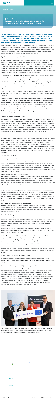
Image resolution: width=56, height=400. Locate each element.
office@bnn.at (6, 360)
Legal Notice (42, 397)
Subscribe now (37, 358)
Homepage (5, 9)
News (11, 9)
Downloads (34, 397)
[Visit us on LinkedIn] (9, 364)
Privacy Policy (50, 397)
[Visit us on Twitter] (4, 364)
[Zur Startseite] (6, 2)
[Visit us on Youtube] (16, 364)
